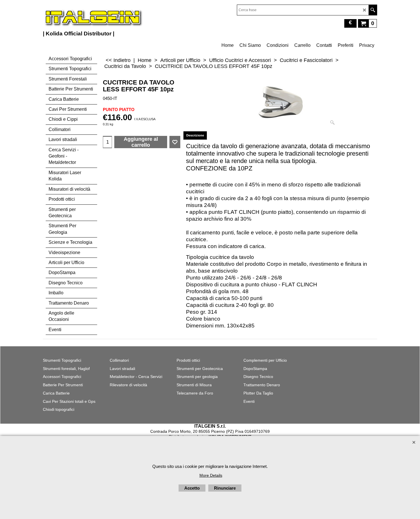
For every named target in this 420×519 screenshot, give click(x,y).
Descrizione (195, 135)
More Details (210, 475)
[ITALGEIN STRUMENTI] (93, 17)
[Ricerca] (373, 10)
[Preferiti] (174, 142)
